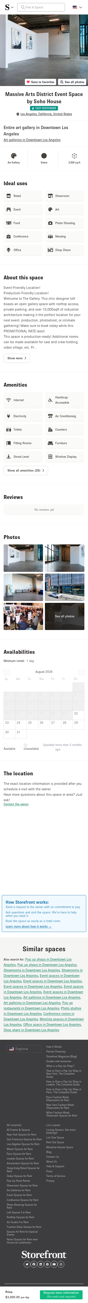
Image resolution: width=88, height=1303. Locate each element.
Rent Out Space (55, 1142)
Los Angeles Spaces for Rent (23, 1144)
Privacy (50, 1180)
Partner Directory (55, 1051)
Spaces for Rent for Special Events (22, 1233)
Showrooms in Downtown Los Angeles (32, 970)
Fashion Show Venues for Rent (24, 1226)
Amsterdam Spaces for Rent (23, 1163)
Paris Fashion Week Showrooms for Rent (57, 1099)
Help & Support (55, 1166)
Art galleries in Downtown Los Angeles (51, 997)
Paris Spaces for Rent (19, 1153)
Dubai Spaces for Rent (19, 1175)
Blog (48, 1151)
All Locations (14, 1124)
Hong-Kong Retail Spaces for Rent (23, 1169)
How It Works (54, 1046)
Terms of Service (55, 1175)
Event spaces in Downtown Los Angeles (52, 981)
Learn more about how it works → (29, 926)
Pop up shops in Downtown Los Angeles (46, 965)
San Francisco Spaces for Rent (24, 1139)
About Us (51, 1161)
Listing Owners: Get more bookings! (61, 1131)
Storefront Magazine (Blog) (61, 1056)
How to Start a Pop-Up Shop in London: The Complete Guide (63, 1083)
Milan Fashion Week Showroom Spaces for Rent (61, 1114)
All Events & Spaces (18, 1129)
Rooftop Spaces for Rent (20, 1217)
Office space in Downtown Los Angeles (52, 1024)
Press (49, 1171)
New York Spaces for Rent (21, 1134)
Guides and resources (58, 1061)
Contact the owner (16, 804)
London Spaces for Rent (20, 1158)
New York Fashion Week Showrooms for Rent (60, 1106)
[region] (44, 857)
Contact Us (52, 1156)
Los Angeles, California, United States (46, 114)
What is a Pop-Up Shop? (60, 1065)
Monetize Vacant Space (59, 1147)
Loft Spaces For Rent (19, 1212)
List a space (53, 1124)
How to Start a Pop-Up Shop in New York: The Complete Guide (63, 1073)
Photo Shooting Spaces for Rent (22, 1206)
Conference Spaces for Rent (22, 1199)
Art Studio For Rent (18, 1222)
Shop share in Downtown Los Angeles (31, 1030)
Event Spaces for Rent (19, 1194)
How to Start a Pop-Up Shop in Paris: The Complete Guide (63, 1091)
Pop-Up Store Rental (18, 1180)
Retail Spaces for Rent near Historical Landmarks (22, 1241)
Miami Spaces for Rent (20, 1148)
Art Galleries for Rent (18, 1190)
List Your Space (55, 1137)
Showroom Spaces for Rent (22, 1185)
